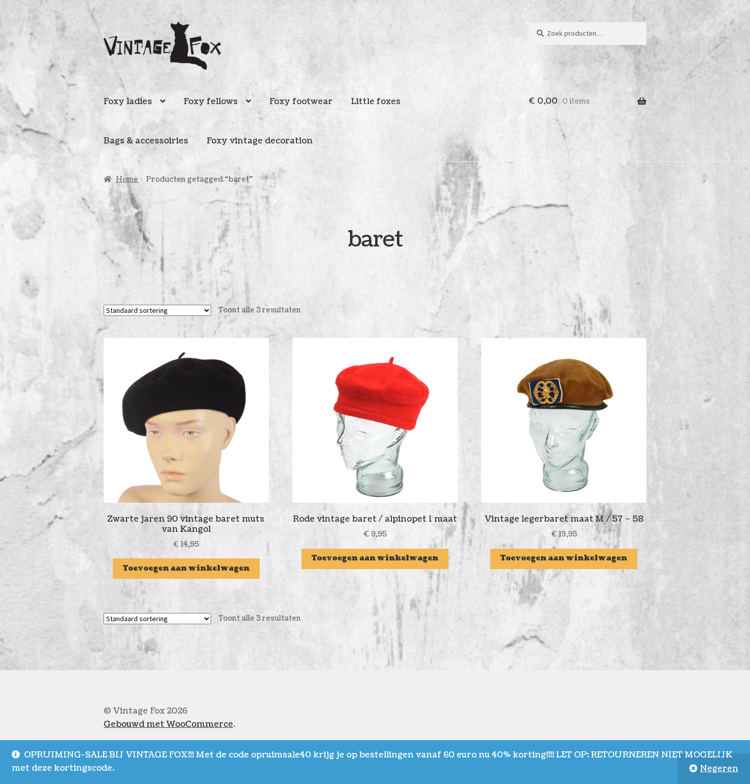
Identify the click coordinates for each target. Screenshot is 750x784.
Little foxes (376, 101)
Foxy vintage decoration (260, 140)
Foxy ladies (128, 101)
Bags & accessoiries (146, 140)
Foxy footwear (301, 101)
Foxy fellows (211, 101)
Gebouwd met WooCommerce (168, 724)
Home (127, 179)
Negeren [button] (719, 768)
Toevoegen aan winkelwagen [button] (186, 568)
